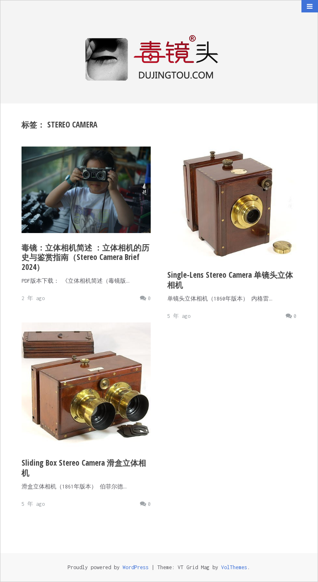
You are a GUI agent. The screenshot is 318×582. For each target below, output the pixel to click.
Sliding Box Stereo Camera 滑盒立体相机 (84, 467)
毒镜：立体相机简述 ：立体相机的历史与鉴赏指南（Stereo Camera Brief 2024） (85, 257)
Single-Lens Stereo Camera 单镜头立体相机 (230, 279)
